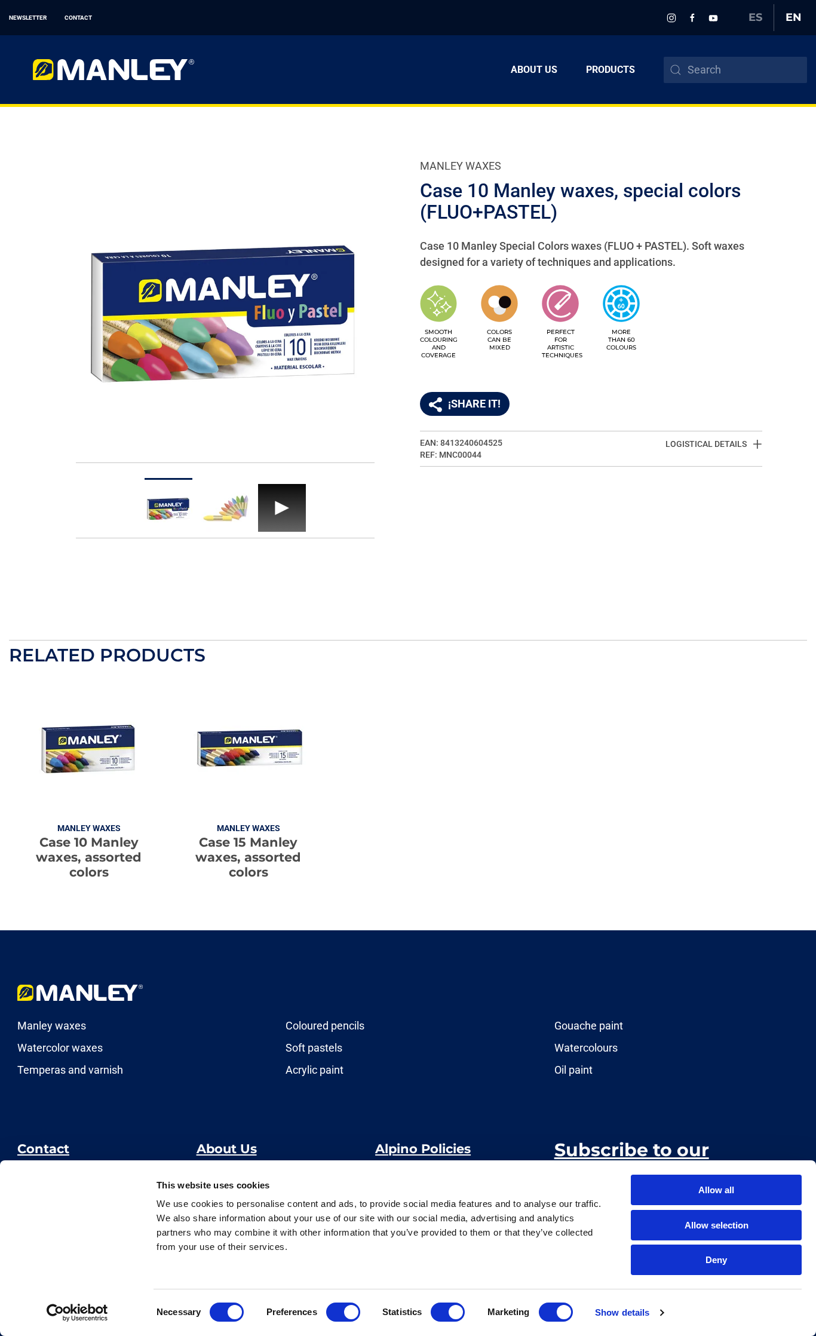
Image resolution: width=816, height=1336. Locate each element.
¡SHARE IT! (474, 403)
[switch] (343, 1312)
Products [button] (610, 69)
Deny (716, 1260)
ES (755, 17)
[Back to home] (101, 69)
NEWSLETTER (28, 17)
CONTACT (78, 17)
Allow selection (716, 1225)
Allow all (716, 1190)
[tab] (168, 505)
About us (534, 69)
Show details (622, 1312)
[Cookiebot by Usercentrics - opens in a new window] (77, 1313)
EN (794, 17)
